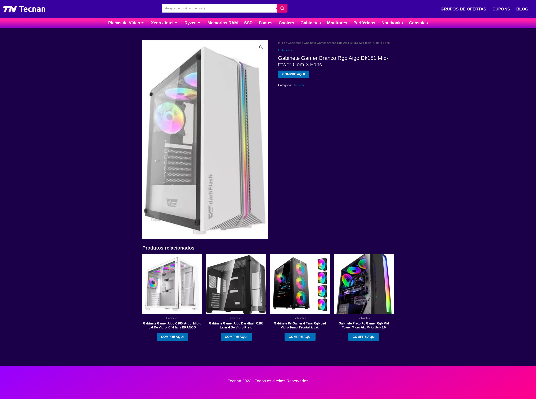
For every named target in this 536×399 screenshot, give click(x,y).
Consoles (418, 23)
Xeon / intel (162, 23)
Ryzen (190, 23)
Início (281, 42)
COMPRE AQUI (293, 74)
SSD (248, 23)
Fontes (265, 23)
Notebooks (392, 23)
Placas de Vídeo (124, 23)
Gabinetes (310, 23)
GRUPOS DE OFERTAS (463, 9)
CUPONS (501, 9)
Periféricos (364, 23)
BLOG (522, 9)
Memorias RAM (222, 23)
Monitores (337, 23)
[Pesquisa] (282, 8)
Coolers (286, 23)
